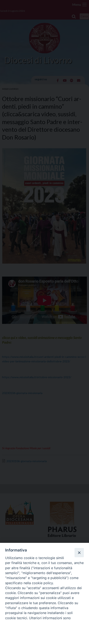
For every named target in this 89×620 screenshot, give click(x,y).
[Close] (79, 552)
